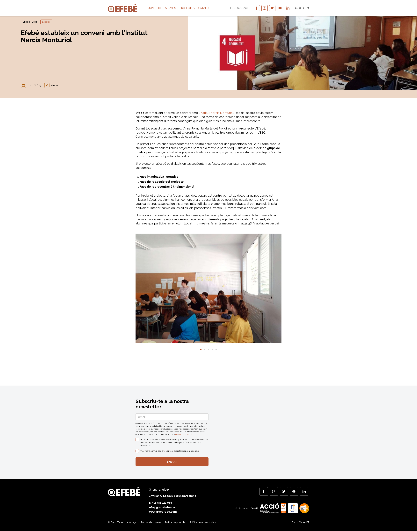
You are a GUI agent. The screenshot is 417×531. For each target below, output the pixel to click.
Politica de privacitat (184, 434)
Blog (232, 8)
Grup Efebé (153, 8)
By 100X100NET (300, 522)
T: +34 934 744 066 (160, 502)
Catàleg (204, 8)
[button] (201, 349)
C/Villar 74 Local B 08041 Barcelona (172, 495)
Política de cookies (151, 522)
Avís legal (132, 522)
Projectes (187, 8)
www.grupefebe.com (163, 511)
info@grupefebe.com (163, 507)
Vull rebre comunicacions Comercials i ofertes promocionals (169, 451)
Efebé (26, 22)
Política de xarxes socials (203, 522)
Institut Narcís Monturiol (216, 113)
